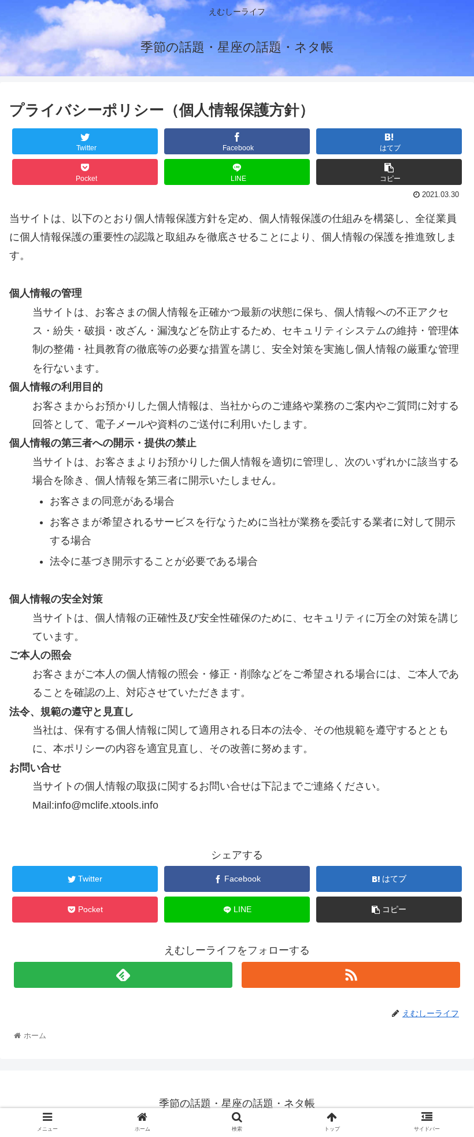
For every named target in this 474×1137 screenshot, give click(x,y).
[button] (438, 992)
